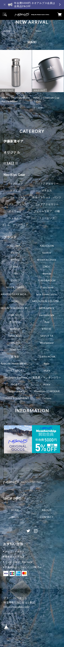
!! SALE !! (11, 163)
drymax (46, 273)
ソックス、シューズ (15, 204)
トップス (15, 190)
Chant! (15, 266)
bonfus (46, 252)
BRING (15, 259)
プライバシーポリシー (17, 597)
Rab (46, 321)
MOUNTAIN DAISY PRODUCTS (15, 308)
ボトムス (47, 190)
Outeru (47, 397)
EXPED (15, 280)
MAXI (15, 301)
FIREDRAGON (47, 280)
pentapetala (46, 314)
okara (47, 370)
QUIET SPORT (15, 370)
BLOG (15, 516)
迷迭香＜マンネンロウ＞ (46, 377)
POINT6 (15, 321)
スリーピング (47, 218)
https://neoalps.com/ (16, 606)
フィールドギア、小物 (47, 211)
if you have (47, 287)
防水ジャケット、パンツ (46, 197)
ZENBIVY (15, 349)
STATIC (47, 328)
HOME (7, 31)
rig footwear (15, 390)
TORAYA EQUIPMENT (15, 397)
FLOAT (15, 384)
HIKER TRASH (15, 287)
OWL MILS (15, 314)
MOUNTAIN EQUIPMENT (47, 301)
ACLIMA (15, 245)
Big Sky (15, 252)
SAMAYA (15, 328)
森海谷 (15, 356)
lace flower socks (47, 294)
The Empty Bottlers (15, 377)
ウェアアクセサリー (47, 204)
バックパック (15, 183)
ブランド (23, 31)
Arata (46, 384)
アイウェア (15, 211)
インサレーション (15, 197)
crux (15, 273)
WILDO (15, 342)
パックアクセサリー (47, 183)
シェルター (15, 218)
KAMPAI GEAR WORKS (15, 294)
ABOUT (47, 509)
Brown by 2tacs (47, 259)
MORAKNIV (46, 308)
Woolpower (47, 342)
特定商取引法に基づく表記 (19, 602)
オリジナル (12, 152)
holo (46, 363)
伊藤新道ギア (14, 141)
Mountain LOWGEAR (47, 390)
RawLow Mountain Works (15, 363)
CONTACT (47, 516)
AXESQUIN (47, 245)
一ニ (47, 349)
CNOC (47, 266)
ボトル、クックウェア (15, 224)
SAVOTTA (46, 335)
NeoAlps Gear (14, 175)
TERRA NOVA (47, 356)
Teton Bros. (15, 335)
